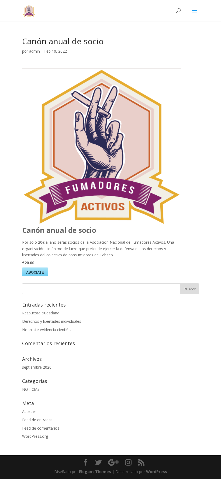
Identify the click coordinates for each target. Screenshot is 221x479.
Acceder (29, 411)
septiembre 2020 (36, 367)
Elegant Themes (95, 471)
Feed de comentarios (40, 428)
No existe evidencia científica (47, 329)
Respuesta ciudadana (40, 312)
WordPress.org (35, 436)
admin (34, 51)
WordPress (156, 471)
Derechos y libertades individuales (51, 321)
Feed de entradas (37, 419)
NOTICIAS (31, 389)
